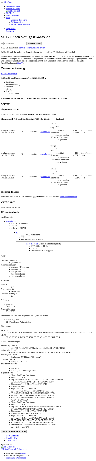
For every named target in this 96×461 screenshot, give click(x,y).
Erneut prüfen (11, 74)
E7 (17, 232)
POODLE (10, 13)
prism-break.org (12, 440)
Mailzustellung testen (68, 196)
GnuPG (20, 63)
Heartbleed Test (12, 438)
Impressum (10, 458)
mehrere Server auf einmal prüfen (32, 48)
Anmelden (10, 31)
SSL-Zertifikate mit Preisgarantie (14, 449)
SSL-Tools (8, 2)
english (23, 453)
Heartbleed (15, 11)
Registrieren (11, 29)
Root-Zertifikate (12, 436)
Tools (8, 18)
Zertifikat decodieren (19, 20)
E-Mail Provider (12, 15)
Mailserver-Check (13, 6)
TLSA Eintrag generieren (21, 24)
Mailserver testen (34, 43)
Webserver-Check (13, 9)
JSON (3, 74)
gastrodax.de (45, 131)
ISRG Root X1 (32, 244)
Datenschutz (21, 458)
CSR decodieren (17, 22)
